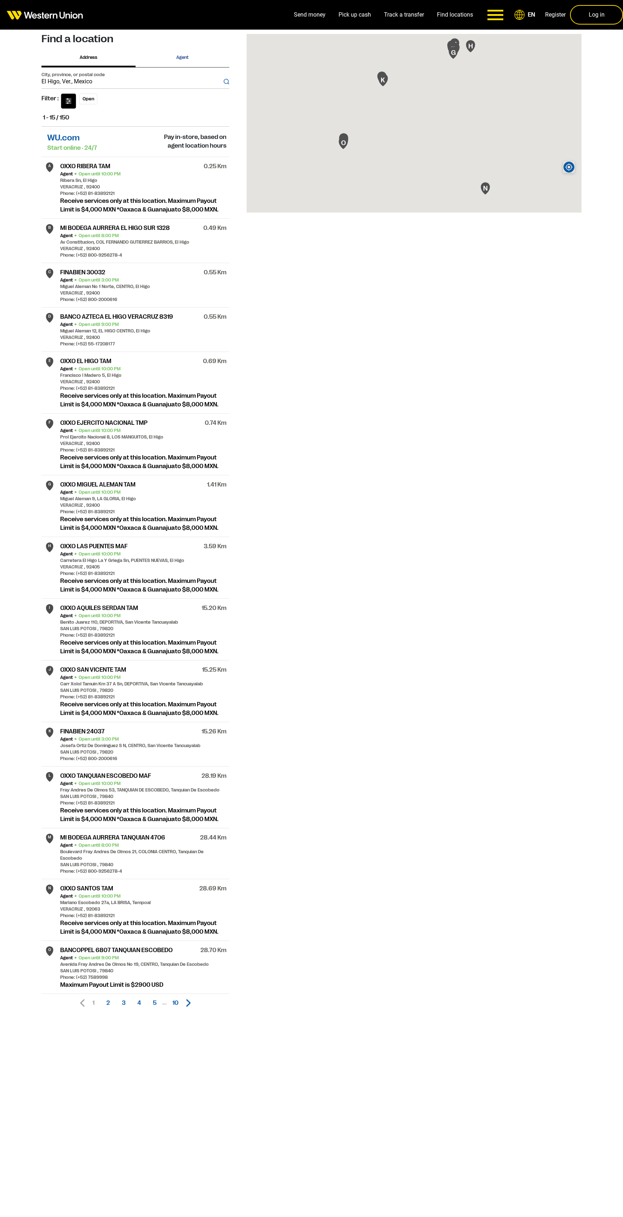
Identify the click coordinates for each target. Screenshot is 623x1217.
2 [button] (108, 1003)
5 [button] (154, 1003)
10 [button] (175, 1003)
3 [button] (123, 1003)
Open (88, 98)
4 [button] (139, 1003)
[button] (526, 15)
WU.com (63, 137)
